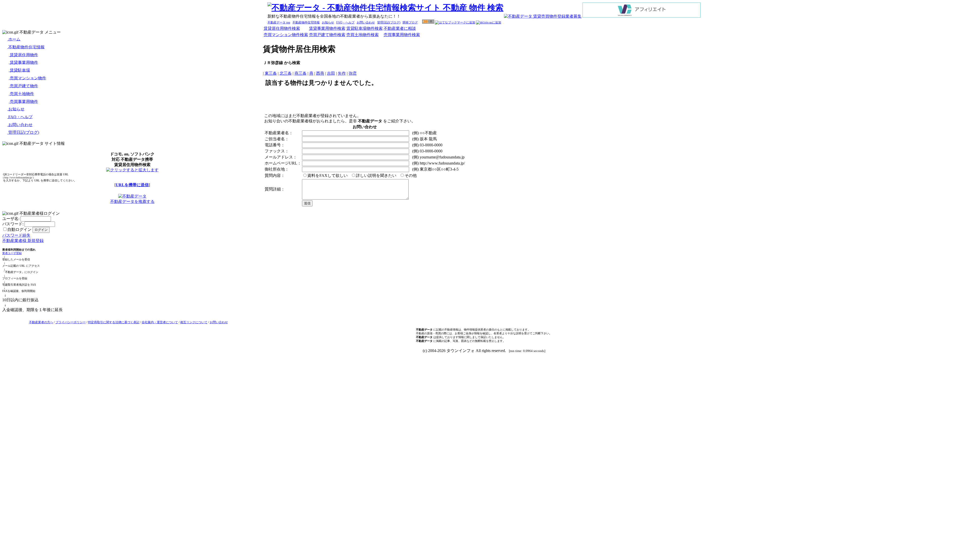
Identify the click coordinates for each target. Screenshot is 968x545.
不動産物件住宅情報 (306, 22)
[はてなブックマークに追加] (455, 22)
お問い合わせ (366, 22)
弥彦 (353, 73)
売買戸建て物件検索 (327, 35)
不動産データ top (278, 22)
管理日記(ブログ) (388, 22)
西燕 (320, 73)
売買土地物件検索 (362, 35)
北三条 (286, 73)
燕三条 (300, 73)
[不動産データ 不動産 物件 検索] (385, 7)
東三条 (271, 73)
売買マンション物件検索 (286, 35)
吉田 (331, 73)
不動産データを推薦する (132, 201)
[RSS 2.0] (428, 22)
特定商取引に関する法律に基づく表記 (113, 322)
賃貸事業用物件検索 (327, 28)
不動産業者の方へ (41, 322)
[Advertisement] (614, 100)
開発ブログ (410, 22)
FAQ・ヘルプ (345, 22)
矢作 (342, 73)
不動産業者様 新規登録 (23, 240)
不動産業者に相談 (400, 28)
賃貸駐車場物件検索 (364, 28)
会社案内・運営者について (160, 322)
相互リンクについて (193, 322)
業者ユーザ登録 (12, 253)
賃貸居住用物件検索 (282, 28)
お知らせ (328, 22)
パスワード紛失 (16, 235)
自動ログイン (19, 229)
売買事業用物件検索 (402, 35)
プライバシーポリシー (70, 322)
